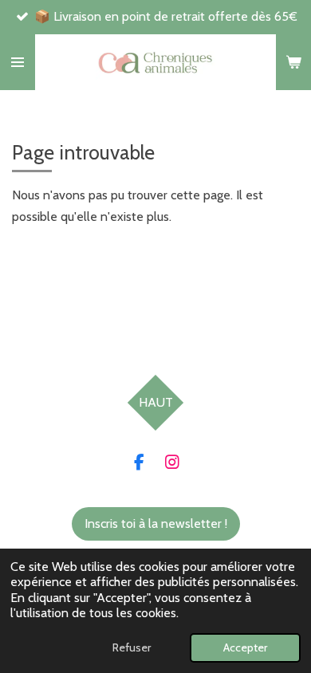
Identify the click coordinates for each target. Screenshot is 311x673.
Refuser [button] (131, 647)
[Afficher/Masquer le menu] (17, 62)
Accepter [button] (245, 647)
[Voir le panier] (293, 62)
